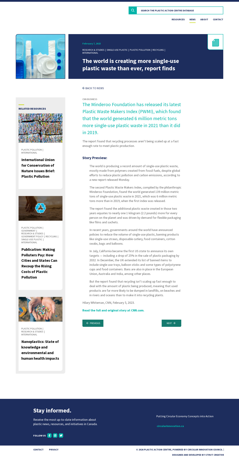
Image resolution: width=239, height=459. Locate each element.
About (204, 19)
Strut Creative (214, 454)
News (192, 19)
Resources (178, 19)
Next (169, 323)
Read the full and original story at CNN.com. (113, 310)
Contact (218, 19)
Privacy (53, 449)
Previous (94, 323)
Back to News (94, 88)
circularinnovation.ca (170, 426)
